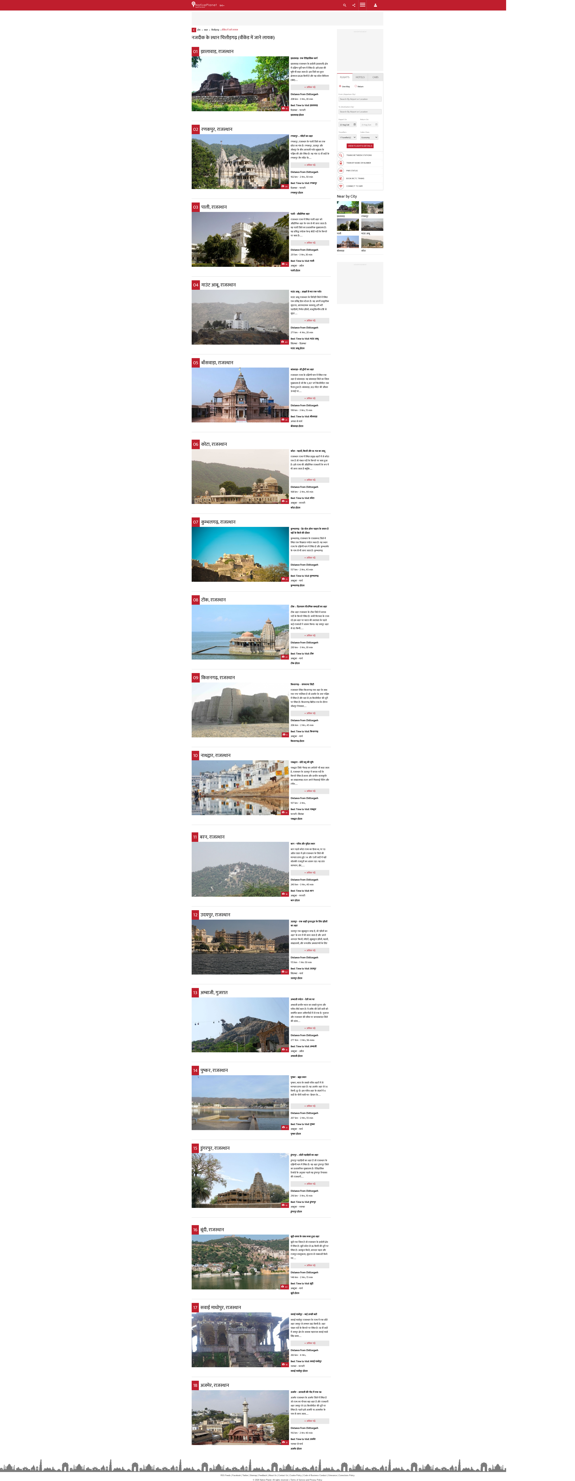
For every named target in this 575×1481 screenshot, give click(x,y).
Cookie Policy (296, 1475)
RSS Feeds (226, 1475)
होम (199, 30)
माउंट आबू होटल (297, 348)
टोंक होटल (295, 663)
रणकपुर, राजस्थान (212, 129)
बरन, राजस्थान (209, 837)
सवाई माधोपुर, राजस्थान (217, 1308)
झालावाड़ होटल (297, 115)
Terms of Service (297, 1480)
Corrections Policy (347, 1475)
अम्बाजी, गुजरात (210, 993)
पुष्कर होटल (296, 1134)
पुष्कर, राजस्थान (210, 1070)
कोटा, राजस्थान (210, 444)
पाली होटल (295, 271)
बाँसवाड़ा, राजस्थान (213, 363)
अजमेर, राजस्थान (211, 1385)
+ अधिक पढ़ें (309, 87)
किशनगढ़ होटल (297, 741)
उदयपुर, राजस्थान (211, 915)
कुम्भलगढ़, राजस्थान (214, 522)
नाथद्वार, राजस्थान (212, 756)
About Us (273, 1475)
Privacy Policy (316, 1480)
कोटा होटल (295, 508)
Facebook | (237, 1475)
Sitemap (253, 1475)
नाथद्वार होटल (296, 819)
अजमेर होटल (296, 1449)
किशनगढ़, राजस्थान (214, 678)
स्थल (206, 30)
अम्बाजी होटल (296, 1056)
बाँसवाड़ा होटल (297, 426)
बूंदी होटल (295, 1293)
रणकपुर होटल (297, 193)
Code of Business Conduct (315, 1475)
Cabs (375, 77)
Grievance (332, 1475)
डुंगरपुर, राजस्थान (211, 1148)
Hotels (360, 77)
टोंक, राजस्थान (209, 600)
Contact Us (283, 1475)
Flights (344, 77)
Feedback (263, 1475)
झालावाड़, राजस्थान (213, 52)
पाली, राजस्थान (210, 207)
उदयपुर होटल (296, 978)
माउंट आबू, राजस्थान (214, 285)
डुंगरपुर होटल (296, 1212)
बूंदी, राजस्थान (208, 1230)
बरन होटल (295, 900)
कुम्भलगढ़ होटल (297, 586)
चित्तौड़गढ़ (215, 30)
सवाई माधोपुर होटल (299, 1371)
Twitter (245, 1475)
